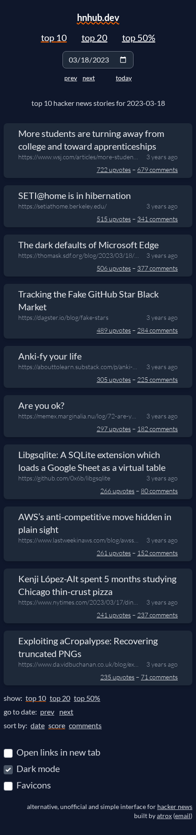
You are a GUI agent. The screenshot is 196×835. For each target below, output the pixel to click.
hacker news (174, 806)
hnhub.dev (98, 17)
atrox (164, 815)
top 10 (54, 37)
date (38, 725)
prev (70, 78)
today (124, 78)
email (183, 815)
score (56, 725)
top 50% (138, 37)
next (89, 78)
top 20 (95, 37)
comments (85, 725)
